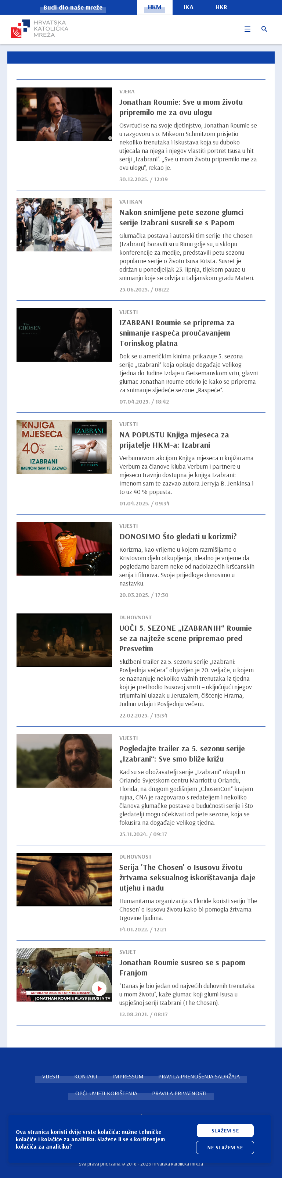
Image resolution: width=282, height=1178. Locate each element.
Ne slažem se (225, 1147)
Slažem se (225, 1130)
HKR (221, 7)
